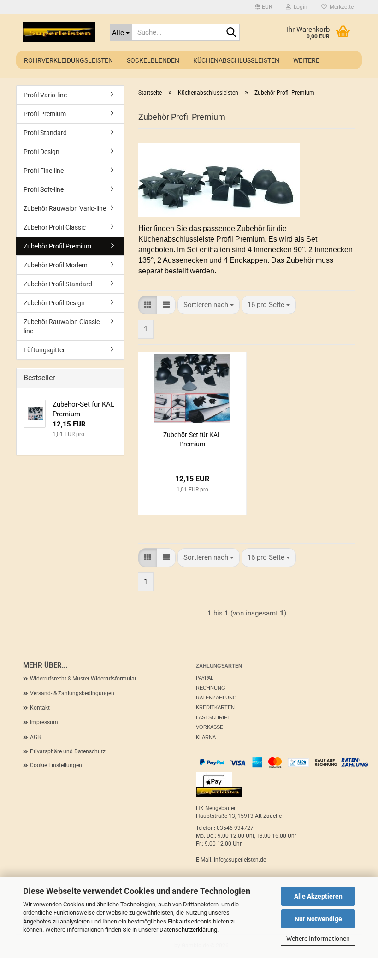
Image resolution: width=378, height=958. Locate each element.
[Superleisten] (59, 32)
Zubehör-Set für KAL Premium (192, 439)
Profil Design (41, 151)
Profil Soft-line (44, 189)
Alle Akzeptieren (318, 896)
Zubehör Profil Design (54, 303)
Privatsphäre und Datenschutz (68, 751)
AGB (35, 737)
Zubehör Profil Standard (58, 284)
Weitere (306, 60)
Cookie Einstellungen (56, 765)
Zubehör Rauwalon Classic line (62, 326)
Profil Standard (45, 132)
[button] (263, 7)
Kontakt (40, 707)
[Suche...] (231, 32)
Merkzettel (341, 7)
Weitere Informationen (318, 938)
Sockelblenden (153, 60)
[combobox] (208, 305)
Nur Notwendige (318, 919)
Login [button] (299, 7)
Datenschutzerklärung (188, 929)
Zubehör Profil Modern (56, 265)
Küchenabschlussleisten (236, 60)
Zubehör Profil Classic (55, 227)
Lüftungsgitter (44, 350)
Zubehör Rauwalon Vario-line (65, 208)
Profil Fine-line (44, 170)
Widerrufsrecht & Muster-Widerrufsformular (83, 678)
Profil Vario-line (45, 95)
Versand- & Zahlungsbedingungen (72, 693)
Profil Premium (45, 114)
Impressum (44, 722)
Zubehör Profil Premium (57, 246)
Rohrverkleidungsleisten (68, 60)
